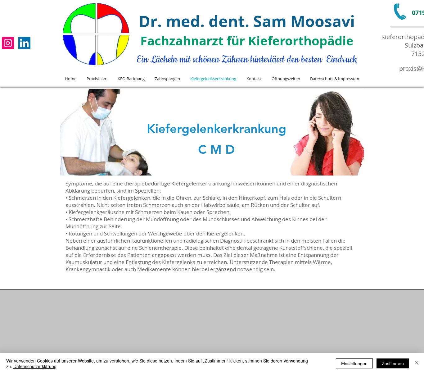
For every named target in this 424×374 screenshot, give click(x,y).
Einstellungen (354, 363)
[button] (96, 79)
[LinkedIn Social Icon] (24, 43)
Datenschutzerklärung (34, 366)
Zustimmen (393, 363)
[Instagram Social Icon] (8, 43)
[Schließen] (416, 363)
